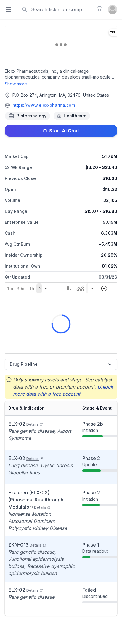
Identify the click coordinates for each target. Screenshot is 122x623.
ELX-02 (23, 424)
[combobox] (56, 9)
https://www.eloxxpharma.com (43, 105)
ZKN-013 (25, 545)
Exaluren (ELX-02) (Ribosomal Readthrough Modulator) (35, 500)
